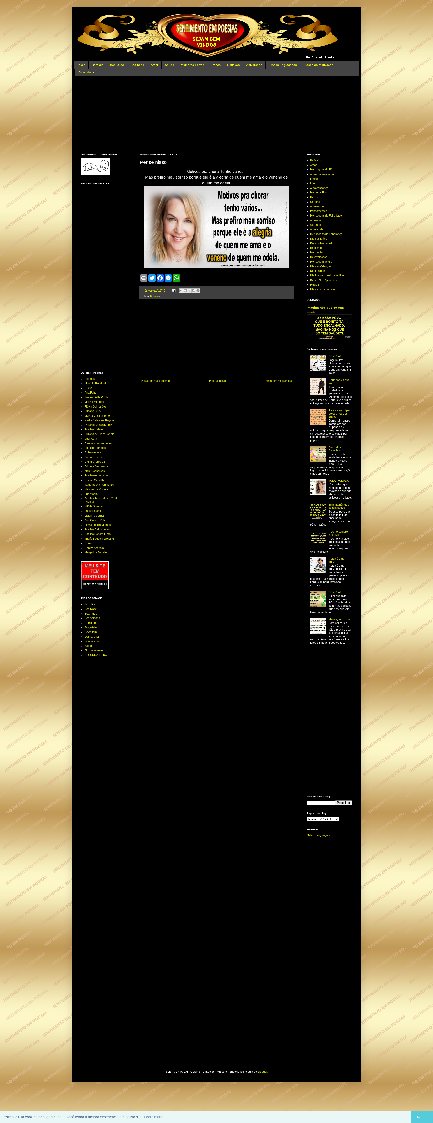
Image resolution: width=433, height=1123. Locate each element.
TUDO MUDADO (339, 480)
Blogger (262, 1071)
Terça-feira (91, 627)
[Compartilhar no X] (189, 290)
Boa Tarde (91, 613)
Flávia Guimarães (95, 406)
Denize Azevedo (95, 548)
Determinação (318, 257)
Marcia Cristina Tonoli (98, 415)
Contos (89, 543)
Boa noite (137, 65)
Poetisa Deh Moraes (97, 529)
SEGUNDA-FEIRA (96, 655)
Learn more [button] (153, 1117)
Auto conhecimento (322, 174)
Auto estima (317, 206)
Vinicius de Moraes (96, 489)
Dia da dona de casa (323, 289)
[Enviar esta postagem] (173, 290)
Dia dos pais (317, 271)
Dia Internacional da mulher (327, 275)
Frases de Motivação (318, 65)
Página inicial (217, 380)
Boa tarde (117, 65)
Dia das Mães (318, 238)
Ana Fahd (91, 392)
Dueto (88, 388)
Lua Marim (91, 494)
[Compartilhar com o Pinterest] (198, 290)
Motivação (316, 252)
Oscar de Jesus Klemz (98, 424)
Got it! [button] (422, 1117)
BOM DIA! (335, 356)
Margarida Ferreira (96, 552)
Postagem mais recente (155, 380)
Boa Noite (91, 609)
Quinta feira (92, 636)
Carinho (315, 201)
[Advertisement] (216, 114)
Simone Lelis (93, 411)
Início (81, 65)
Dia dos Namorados (322, 243)
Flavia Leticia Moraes (98, 525)
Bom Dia (90, 604)
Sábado (89, 646)
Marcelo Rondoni (95, 383)
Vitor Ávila (91, 438)
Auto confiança (319, 188)
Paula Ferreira (93, 457)
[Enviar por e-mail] (181, 290)
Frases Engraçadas (283, 65)
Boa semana (92, 618)
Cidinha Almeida (95, 461)
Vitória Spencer (94, 506)
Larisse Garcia (93, 511)
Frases (216, 65)
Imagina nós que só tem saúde (339, 506)
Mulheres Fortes (192, 65)
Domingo (90, 622)
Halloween (316, 247)
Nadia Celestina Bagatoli (100, 420)
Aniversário (254, 65)
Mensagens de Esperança (326, 234)
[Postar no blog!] (185, 290)
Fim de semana (94, 650)
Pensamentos (318, 211)
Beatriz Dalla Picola (97, 397)
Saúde (169, 65)
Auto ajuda (316, 229)
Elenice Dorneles (95, 448)
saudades (316, 224)
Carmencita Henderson (99, 443)
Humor (314, 197)
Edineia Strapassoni (97, 466)
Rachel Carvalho (95, 480)
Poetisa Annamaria (96, 475)
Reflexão (233, 65)
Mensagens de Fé (321, 169)
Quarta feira (92, 641)
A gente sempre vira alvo (338, 533)
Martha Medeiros (95, 401)
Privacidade (86, 72)
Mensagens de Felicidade (326, 215)
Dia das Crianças (320, 266)
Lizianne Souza (94, 515)
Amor (154, 65)
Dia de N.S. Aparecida (323, 280)
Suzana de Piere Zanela (99, 434)
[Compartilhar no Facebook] (193, 290)
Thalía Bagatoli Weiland (99, 538)
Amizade (315, 220)
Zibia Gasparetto (95, 471)
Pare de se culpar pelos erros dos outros (339, 414)
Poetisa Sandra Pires (98, 534)
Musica (314, 284)
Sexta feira (91, 632)
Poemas (90, 378)
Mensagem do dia (321, 261)
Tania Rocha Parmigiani (99, 484)
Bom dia (98, 65)
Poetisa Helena (94, 429)
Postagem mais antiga (278, 380)
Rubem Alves (93, 452)
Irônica (314, 183)
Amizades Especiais (335, 449)
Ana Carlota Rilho (95, 520)
